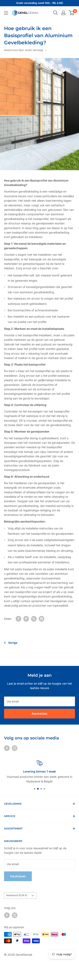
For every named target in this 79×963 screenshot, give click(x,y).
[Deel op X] (34, 619)
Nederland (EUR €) (16, 895)
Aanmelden (39, 713)
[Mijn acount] (63, 13)
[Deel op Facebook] (18, 619)
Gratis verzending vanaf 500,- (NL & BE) (39, 2)
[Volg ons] (7, 748)
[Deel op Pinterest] (26, 619)
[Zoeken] (55, 13)
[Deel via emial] (41, 619)
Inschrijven (18, 876)
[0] (71, 12)
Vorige (12, 642)
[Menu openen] (6, 13)
